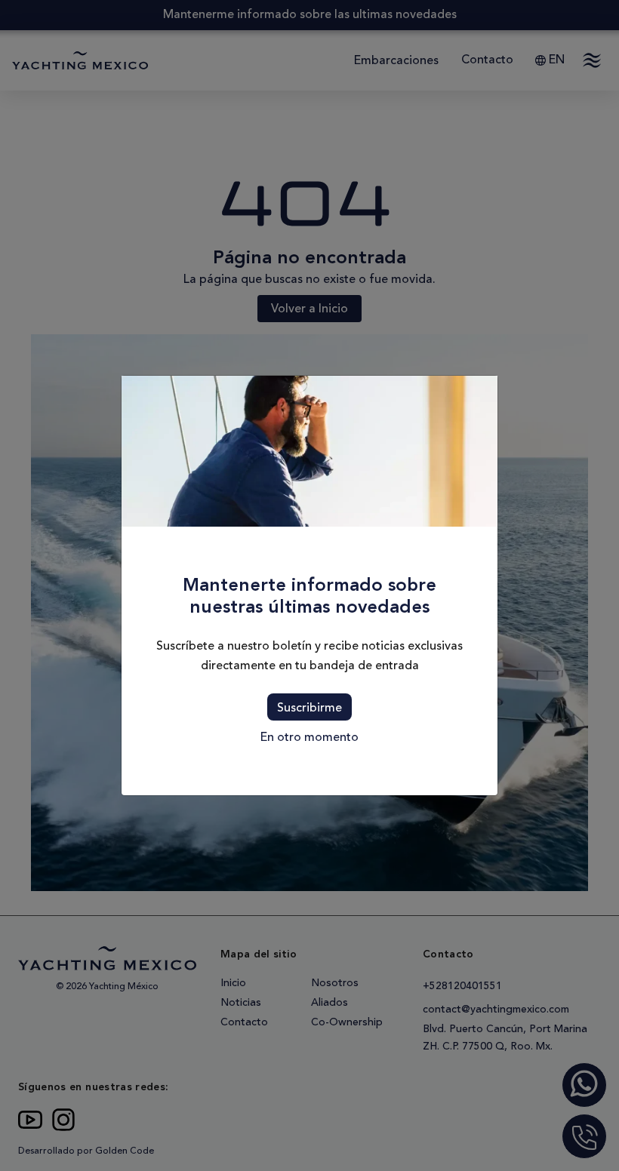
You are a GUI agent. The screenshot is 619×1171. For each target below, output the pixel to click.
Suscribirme (309, 708)
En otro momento (309, 737)
